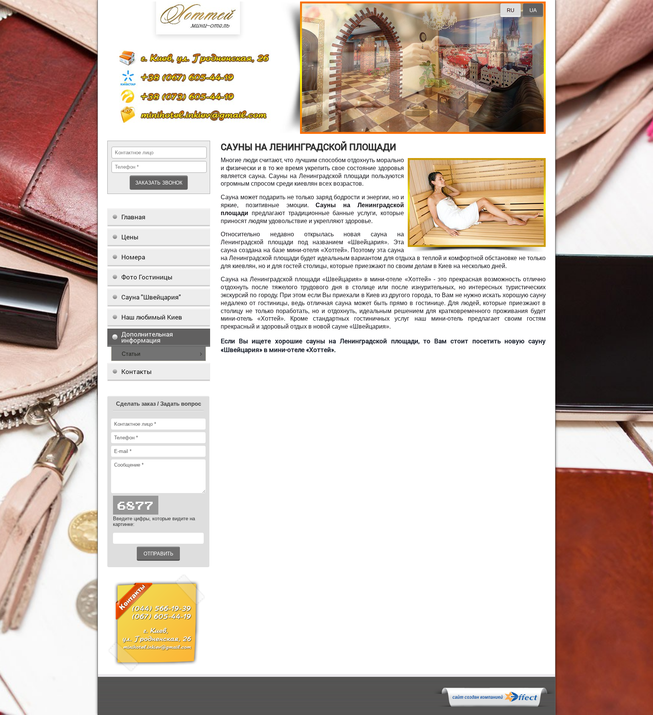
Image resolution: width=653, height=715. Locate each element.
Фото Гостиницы (146, 277)
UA (533, 10)
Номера (133, 257)
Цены (129, 237)
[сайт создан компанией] (494, 705)
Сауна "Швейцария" (151, 297)
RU (510, 10)
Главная (133, 216)
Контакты (136, 371)
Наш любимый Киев (151, 317)
